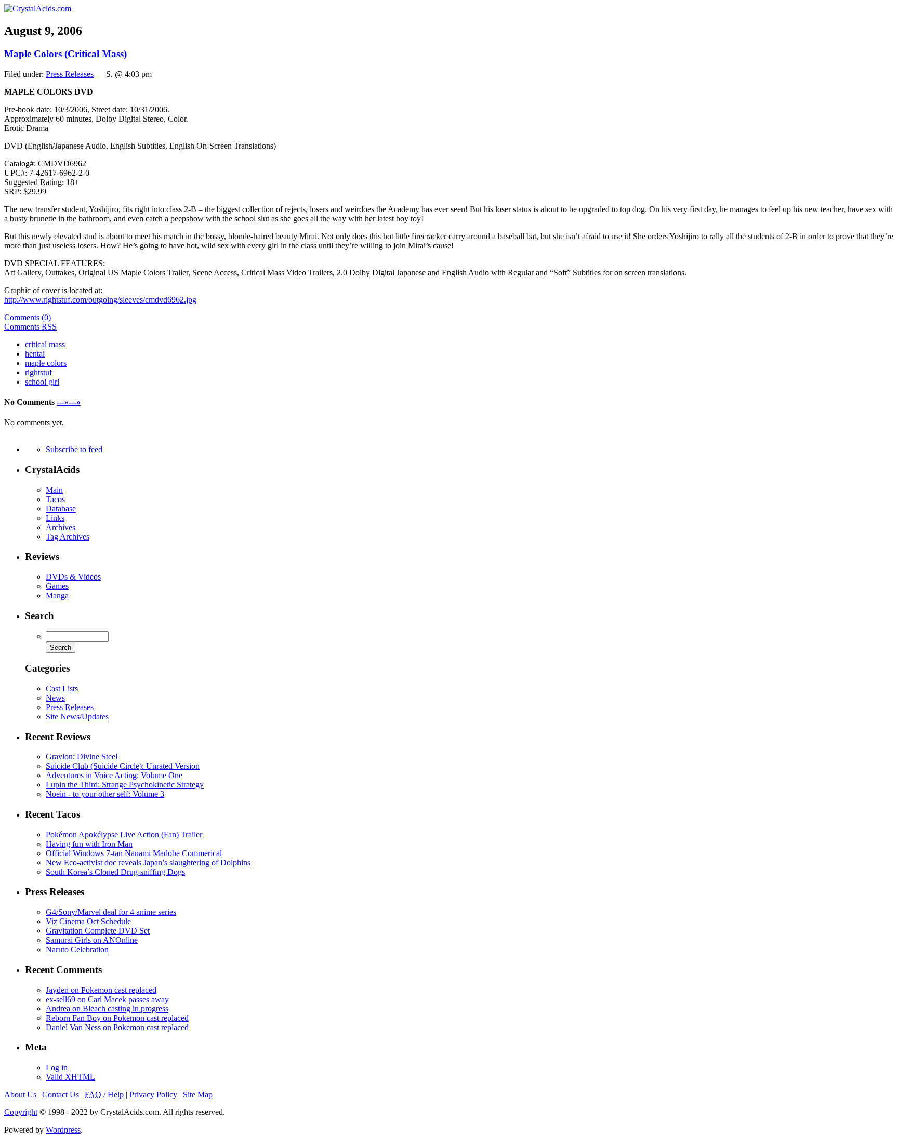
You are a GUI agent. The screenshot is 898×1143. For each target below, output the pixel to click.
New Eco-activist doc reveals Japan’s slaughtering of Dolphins (148, 862)
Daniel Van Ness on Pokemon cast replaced (117, 1027)
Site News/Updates (77, 716)
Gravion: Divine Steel (81, 756)
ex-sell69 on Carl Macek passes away (107, 999)
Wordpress (63, 1129)
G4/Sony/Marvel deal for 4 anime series (111, 912)
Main (54, 489)
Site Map (198, 1094)
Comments (30, 326)
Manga (57, 595)
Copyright (20, 1112)
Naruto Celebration (77, 949)
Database (61, 508)
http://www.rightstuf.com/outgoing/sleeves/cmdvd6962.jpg (100, 299)
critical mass (45, 344)
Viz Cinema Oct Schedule (88, 921)
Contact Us (60, 1094)
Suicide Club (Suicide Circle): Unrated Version (123, 765)
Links (55, 518)
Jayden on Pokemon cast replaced (101, 990)
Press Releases (70, 74)
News (55, 697)
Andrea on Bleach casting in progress (107, 1008)
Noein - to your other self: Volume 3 (105, 794)
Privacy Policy (153, 1094)
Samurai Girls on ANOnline (92, 940)
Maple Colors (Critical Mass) (65, 53)
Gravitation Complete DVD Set (98, 930)
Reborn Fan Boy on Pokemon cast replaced (117, 1018)
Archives (60, 527)
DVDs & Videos (73, 576)
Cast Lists (62, 688)
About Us (20, 1094)
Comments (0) (27, 317)
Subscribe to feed (74, 449)
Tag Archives (67, 536)
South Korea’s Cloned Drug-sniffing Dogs (115, 872)
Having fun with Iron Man (89, 843)
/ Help (104, 1094)
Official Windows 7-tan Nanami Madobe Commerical (134, 853)
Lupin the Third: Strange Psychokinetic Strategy (125, 784)
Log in (57, 1067)
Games (57, 586)
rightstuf (38, 372)
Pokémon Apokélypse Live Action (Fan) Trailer (124, 834)
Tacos (55, 499)
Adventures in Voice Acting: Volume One (114, 775)
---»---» (69, 402)
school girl (42, 381)
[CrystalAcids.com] (37, 8)
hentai (35, 353)
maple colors (46, 363)
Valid (70, 1076)
